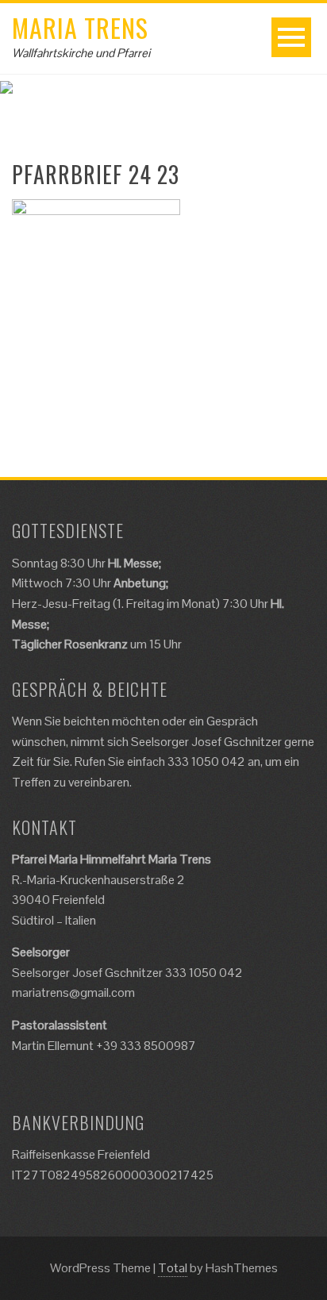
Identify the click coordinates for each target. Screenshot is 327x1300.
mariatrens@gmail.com (73, 992)
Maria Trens (80, 27)
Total (172, 1268)
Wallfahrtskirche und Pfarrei (81, 52)
